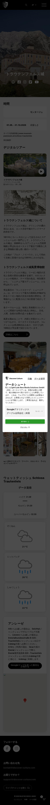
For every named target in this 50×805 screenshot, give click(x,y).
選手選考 (24, 421)
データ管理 (39, 378)
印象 (30, 378)
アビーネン (24, 427)
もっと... (38, 411)
